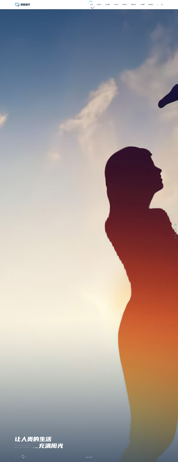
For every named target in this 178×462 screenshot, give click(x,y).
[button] (159, 457)
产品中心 (116, 4)
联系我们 (150, 4)
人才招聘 (142, 4)
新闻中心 (125, 4)
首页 (91, 4)
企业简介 (99, 4)
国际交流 (133, 4)
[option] (89, 231)
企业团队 (107, 4)
